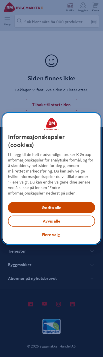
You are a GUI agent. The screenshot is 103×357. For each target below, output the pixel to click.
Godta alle (51, 208)
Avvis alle (51, 221)
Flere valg (51, 235)
